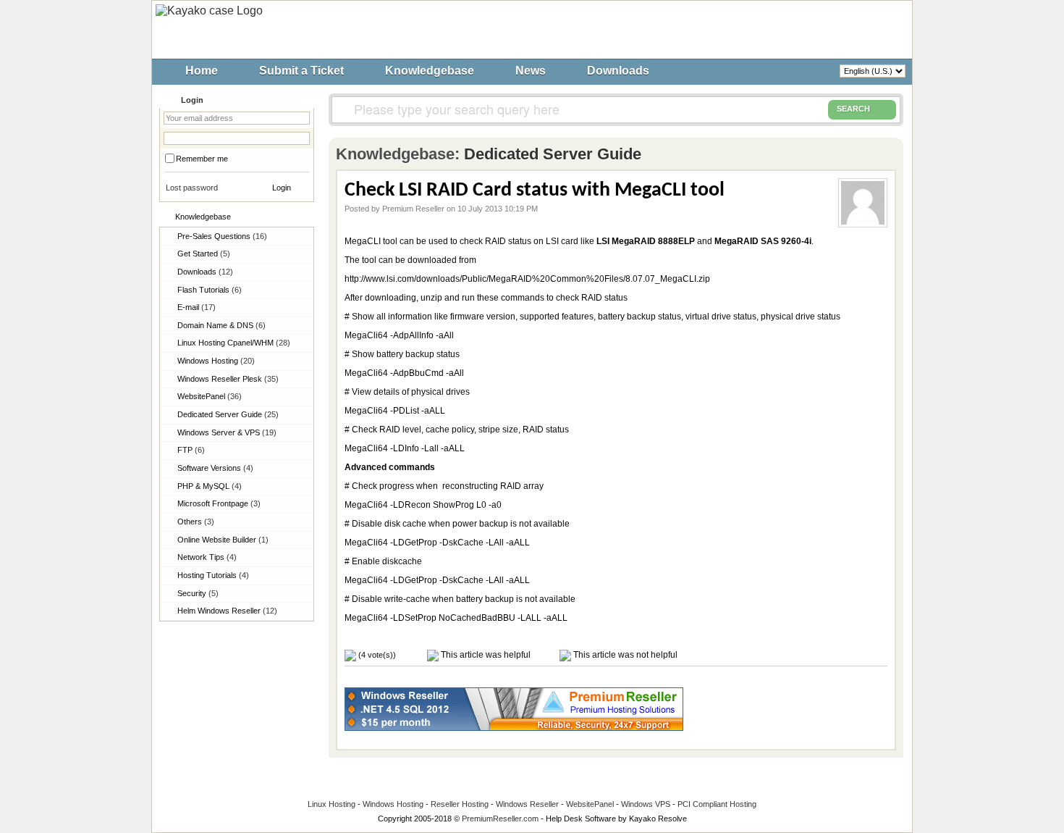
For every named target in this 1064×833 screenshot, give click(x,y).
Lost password (192, 187)
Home (201, 70)
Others (195, 521)
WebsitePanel (209, 396)
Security (198, 593)
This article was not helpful (624, 655)
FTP (191, 449)
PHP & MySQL (209, 486)
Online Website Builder (223, 539)
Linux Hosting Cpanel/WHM (233, 342)
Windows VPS (645, 804)
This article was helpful (485, 655)
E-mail (196, 307)
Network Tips (207, 557)
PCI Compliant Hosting (716, 804)
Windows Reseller (527, 804)
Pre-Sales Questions (222, 236)
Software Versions (215, 468)
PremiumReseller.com (500, 818)
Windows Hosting (216, 360)
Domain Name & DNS (221, 325)
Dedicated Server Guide (228, 414)
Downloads (618, 70)
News (530, 70)
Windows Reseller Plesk (228, 378)
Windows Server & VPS (226, 432)
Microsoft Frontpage (219, 503)
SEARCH (853, 108)
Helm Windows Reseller (227, 610)
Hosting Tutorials (213, 575)
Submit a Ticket (301, 70)
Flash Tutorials (209, 289)
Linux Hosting (331, 804)
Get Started (203, 253)
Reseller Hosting (460, 804)
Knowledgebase (429, 70)
